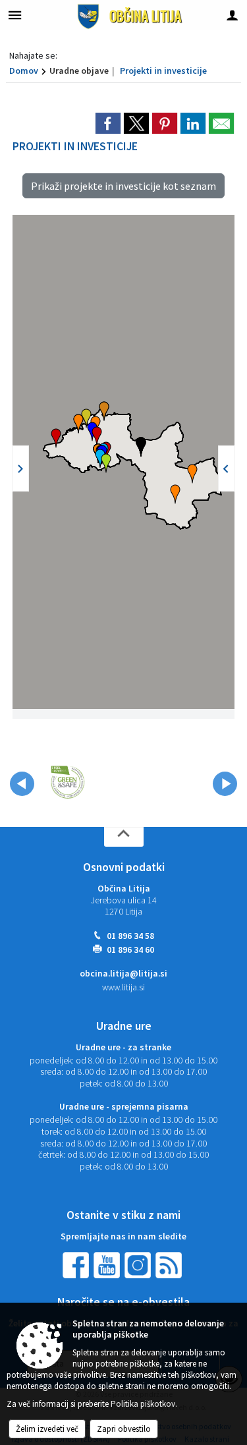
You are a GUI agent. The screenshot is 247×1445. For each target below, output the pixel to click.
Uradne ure (123, 1026)
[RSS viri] (169, 1264)
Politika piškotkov (143, 1403)
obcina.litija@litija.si (123, 973)
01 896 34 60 (130, 949)
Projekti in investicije (163, 70)
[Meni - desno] (232, 14)
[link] (108, 123)
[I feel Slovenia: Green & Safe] (67, 781)
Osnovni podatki (124, 867)
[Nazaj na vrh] (124, 837)
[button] (192, 474)
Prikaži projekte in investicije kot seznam (123, 185)
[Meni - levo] (14, 14)
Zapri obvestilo (124, 1428)
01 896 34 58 (130, 936)
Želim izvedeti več (47, 1428)
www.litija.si (123, 987)
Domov (23, 70)
